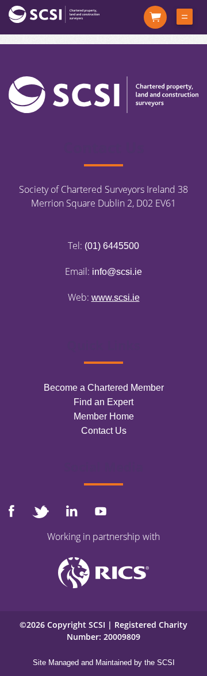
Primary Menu (184, 19)
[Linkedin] (72, 510)
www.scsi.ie (115, 297)
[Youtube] (100, 511)
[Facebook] (11, 511)
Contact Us (103, 431)
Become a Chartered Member (104, 388)
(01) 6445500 (112, 246)
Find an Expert (103, 402)
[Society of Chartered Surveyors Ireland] (54, 13)
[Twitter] (40, 511)
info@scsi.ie (117, 272)
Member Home (104, 416)
